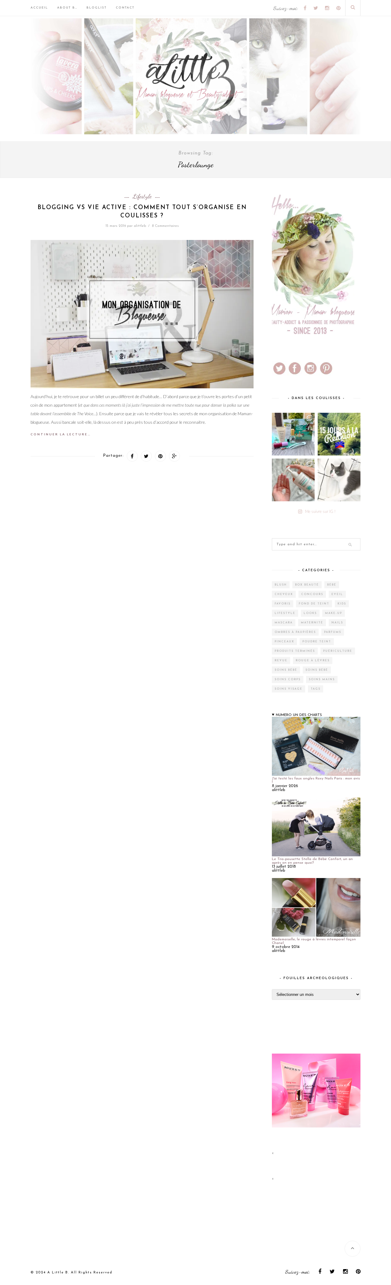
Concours (312, 594)
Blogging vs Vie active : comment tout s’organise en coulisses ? (142, 212)
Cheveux (284, 594)
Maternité (312, 622)
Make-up (333, 613)
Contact (125, 7)
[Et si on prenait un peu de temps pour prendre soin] (293, 480)
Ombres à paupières (295, 632)
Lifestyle (142, 196)
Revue (281, 660)
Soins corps (288, 679)
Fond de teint (314, 603)
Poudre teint (316, 641)
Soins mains (322, 679)
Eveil (337, 594)
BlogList (96, 7)
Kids (342, 603)
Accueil (39, 7)
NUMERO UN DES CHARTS (299, 715)
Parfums (332, 632)
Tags (315, 689)
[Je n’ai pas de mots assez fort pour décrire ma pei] (339, 480)
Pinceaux (284, 641)
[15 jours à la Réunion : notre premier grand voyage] (339, 434)
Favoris (283, 603)
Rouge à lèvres (313, 660)
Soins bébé (286, 670)
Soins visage (288, 689)
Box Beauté (307, 584)
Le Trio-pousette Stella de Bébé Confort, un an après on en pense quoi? (312, 861)
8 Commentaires (165, 226)
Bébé (331, 584)
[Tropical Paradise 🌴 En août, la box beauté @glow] (293, 434)
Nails (337, 622)
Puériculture (337, 651)
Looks (310, 613)
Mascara (284, 622)
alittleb (140, 226)
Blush (281, 584)
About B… (67, 7)
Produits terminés (295, 651)
